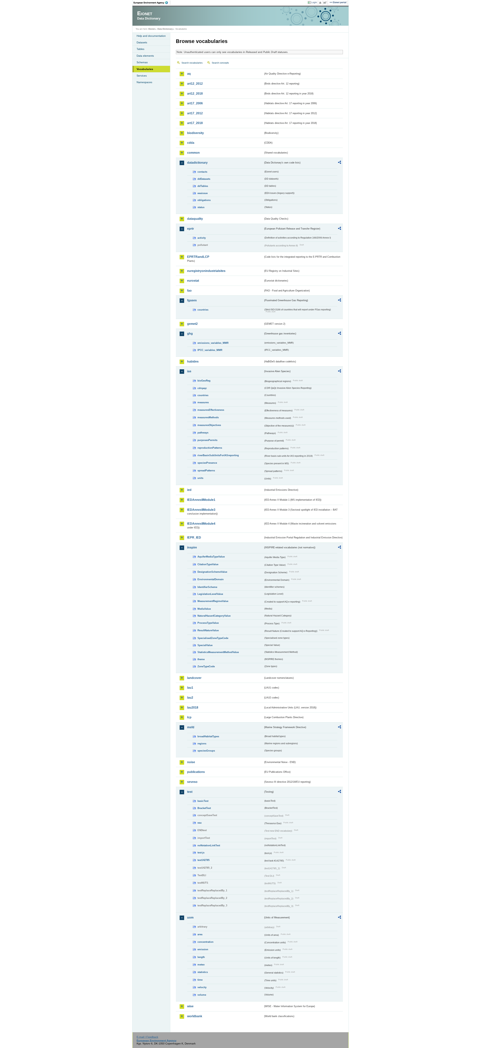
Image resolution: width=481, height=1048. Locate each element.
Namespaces (144, 82)
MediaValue (204, 608)
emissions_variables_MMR (212, 343)
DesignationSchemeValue (212, 571)
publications (196, 771)
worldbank (194, 1016)
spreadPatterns (206, 470)
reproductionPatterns (209, 447)
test (189, 791)
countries (202, 309)
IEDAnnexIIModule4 (201, 523)
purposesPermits (207, 440)
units (200, 478)
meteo (201, 964)
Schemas (142, 62)
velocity (201, 987)
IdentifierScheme (207, 587)
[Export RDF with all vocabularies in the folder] (339, 163)
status (200, 207)
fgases (192, 300)
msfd (190, 727)
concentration (205, 941)
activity (201, 237)
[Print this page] (321, 3)
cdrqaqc (202, 388)
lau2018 (192, 707)
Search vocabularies (192, 63)
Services (142, 75)
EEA (152, 3)
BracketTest (204, 808)
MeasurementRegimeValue (212, 601)
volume (201, 994)
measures (203, 402)
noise (191, 762)
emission (202, 949)
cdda (190, 142)
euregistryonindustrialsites (206, 270)
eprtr (190, 228)
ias (189, 371)
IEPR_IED (194, 537)
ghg (190, 333)
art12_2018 (195, 93)
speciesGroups (206, 750)
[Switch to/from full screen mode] (326, 3)
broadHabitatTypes (208, 736)
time (200, 979)
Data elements (145, 55)
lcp (189, 717)
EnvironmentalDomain (210, 579)
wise (190, 1006)
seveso (192, 781)
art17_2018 (195, 123)
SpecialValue (205, 645)
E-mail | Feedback (147, 1036)
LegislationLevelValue (210, 594)
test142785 (203, 860)
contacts (202, 171)
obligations (204, 200)
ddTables (202, 186)
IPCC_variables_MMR (209, 350)
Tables (140, 48)
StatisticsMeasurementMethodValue (218, 652)
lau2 (190, 697)
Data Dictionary (165, 29)
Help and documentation (151, 35)
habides (193, 361)
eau (199, 822)
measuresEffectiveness (210, 410)
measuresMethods (208, 417)
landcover (194, 677)
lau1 (190, 687)
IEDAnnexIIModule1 (201, 499)
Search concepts (220, 63)
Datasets (142, 42)
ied (189, 489)
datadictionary (197, 162)
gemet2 (192, 323)
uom (190, 917)
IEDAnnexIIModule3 (201, 509)
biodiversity (195, 133)
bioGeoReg (203, 380)
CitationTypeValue (207, 564)
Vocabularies (145, 69)
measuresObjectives (209, 425)
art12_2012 (195, 83)
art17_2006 (195, 103)
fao (189, 290)
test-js (200, 852)
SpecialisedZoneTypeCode (212, 638)
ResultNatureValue (208, 630)
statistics (202, 972)
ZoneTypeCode (206, 666)
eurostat (193, 280)
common (193, 152)
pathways (202, 432)
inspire (192, 547)
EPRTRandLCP (198, 256)
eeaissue (202, 193)
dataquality (195, 218)
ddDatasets (203, 179)
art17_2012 (195, 113)
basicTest (202, 801)
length (201, 957)
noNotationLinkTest (208, 845)
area (199, 934)
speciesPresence (207, 462)
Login (314, 2)
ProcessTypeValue (208, 622)
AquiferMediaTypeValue (211, 556)
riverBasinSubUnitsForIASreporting (218, 455)
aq (189, 73)
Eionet (151, 29)
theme (201, 659)
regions (201, 743)
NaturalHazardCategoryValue (214, 615)
